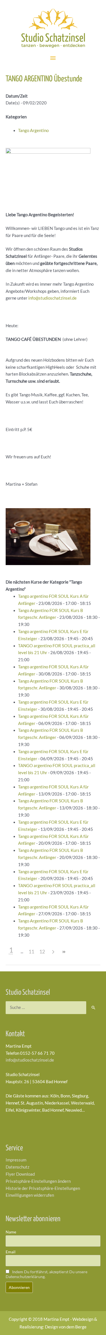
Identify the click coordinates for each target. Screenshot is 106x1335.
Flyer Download (20, 1174)
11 (31, 951)
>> (63, 951)
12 (42, 951)
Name (11, 1231)
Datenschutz (17, 1167)
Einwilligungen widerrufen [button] (30, 1195)
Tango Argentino (33, 130)
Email (11, 1251)
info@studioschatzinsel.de (52, 298)
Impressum (16, 1159)
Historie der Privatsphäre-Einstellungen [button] (43, 1188)
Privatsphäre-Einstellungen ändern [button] (38, 1181)
